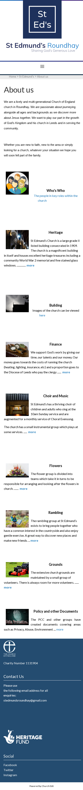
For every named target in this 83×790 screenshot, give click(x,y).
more (59, 629)
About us (42, 76)
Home (12, 76)
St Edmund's (26, 76)
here (42, 315)
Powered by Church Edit (42, 786)
